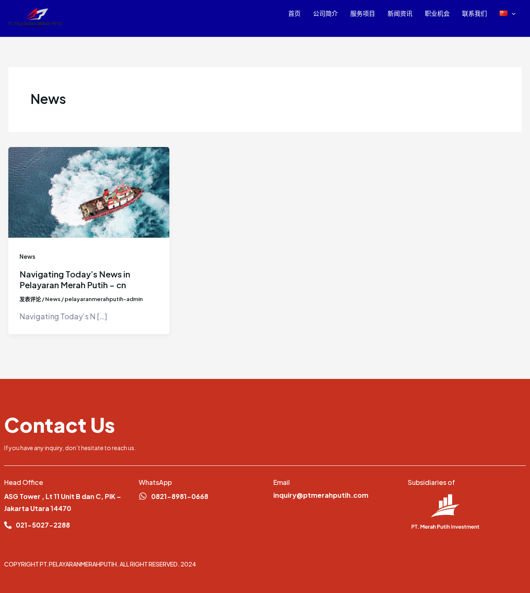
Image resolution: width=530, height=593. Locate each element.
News (27, 256)
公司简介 (325, 13)
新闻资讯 (400, 13)
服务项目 (362, 13)
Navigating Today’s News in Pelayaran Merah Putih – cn (74, 279)
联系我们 (474, 13)
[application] (512, 13)
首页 (294, 13)
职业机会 (437, 13)
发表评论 (30, 299)
